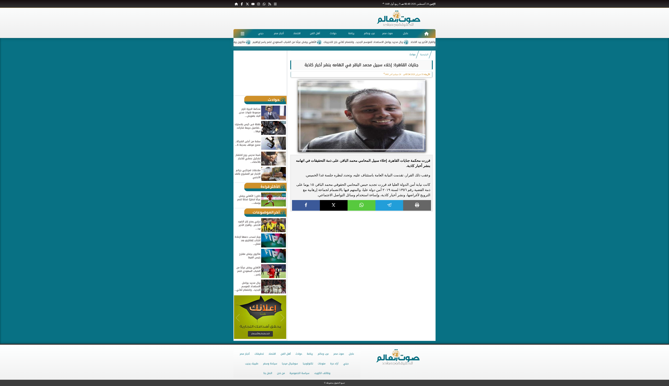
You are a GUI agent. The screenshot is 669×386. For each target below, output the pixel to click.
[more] (275, 4)
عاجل (405, 33)
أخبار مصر (279, 33)
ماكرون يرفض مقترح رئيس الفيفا (247, 42)
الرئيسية (424, 54)
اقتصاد (297, 33)
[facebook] (306, 205)
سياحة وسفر (270, 363)
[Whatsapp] (264, 4)
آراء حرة (334, 363)
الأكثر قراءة (270, 187)
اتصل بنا (267, 373)
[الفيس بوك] (242, 4)
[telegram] (389, 205)
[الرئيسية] (236, 4)
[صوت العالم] (398, 18)
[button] (237, 73)
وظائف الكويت (322, 373)
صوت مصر (387, 33)
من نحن (281, 373)
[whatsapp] (361, 205)
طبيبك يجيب (251, 363)
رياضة (351, 33)
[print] (417, 205)
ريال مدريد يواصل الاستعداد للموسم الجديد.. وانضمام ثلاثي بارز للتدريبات (384, 42)
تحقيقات (259, 353)
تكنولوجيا (308, 363)
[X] (334, 205)
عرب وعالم (369, 33)
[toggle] (242, 33)
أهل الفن (315, 33)
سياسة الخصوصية (299, 373)
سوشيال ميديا (290, 363)
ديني (260, 33)
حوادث (333, 33)
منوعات (321, 363)
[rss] (269, 4)
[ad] (260, 93)
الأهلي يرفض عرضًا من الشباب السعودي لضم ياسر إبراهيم (305, 42)
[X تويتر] (247, 4)
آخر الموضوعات (266, 212)
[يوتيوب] (253, 4)
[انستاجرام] (258, 4)
